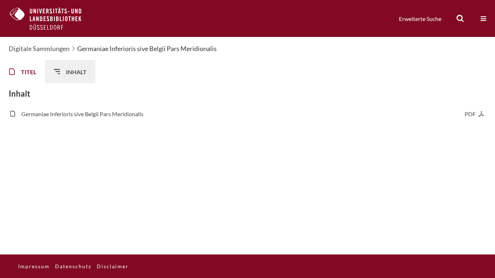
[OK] (460, 18)
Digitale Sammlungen (39, 48)
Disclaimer (113, 266)
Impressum (34, 266)
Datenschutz (73, 266)
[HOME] (51, 18)
